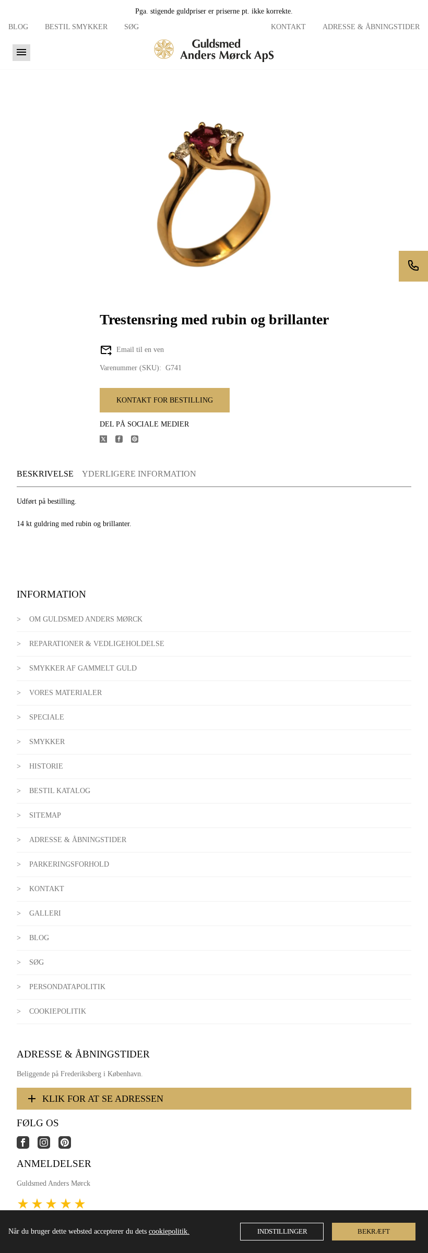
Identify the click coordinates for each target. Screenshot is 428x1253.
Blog (18, 27)
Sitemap (45, 815)
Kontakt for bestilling (164, 400)
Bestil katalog (59, 791)
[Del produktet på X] (107, 440)
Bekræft (374, 1231)
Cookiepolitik (57, 1011)
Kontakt (288, 27)
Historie (46, 766)
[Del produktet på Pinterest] (139, 440)
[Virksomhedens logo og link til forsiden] (214, 65)
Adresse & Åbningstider (371, 27)
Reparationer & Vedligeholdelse (96, 644)
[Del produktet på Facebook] (123, 440)
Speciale (46, 717)
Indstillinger (282, 1231)
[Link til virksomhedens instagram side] (48, 1146)
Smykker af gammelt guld (83, 668)
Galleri (45, 913)
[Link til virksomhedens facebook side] (27, 1146)
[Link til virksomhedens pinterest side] (68, 1146)
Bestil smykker (76, 27)
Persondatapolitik (67, 987)
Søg (131, 27)
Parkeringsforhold (69, 864)
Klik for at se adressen (102, 1098)
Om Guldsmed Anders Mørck (85, 619)
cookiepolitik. (169, 1231)
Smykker (47, 742)
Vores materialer (65, 693)
